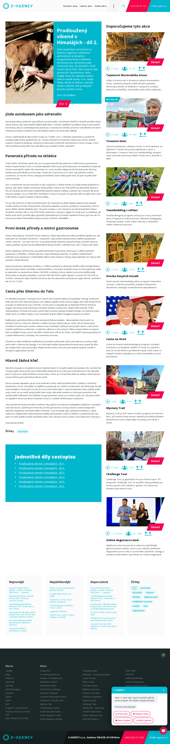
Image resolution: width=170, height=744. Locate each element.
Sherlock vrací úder (91, 693)
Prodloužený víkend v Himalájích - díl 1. (42, 463)
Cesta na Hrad (89, 678)
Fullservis (9, 678)
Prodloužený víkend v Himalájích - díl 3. (42, 472)
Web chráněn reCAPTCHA (16, 718)
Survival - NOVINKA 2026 (51, 678)
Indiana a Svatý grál (49, 693)
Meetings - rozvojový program (96, 674)
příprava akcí (151, 597)
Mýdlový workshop (91, 689)
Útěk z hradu (88, 682)
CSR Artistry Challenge (50, 689)
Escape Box (45, 670)
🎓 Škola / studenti (123, 720)
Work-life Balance (91, 719)
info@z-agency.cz (159, 6)
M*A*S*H (129, 674)
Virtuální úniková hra (92, 711)
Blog (7, 674)
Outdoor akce (70, 6)
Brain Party (130, 670)
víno (146, 606)
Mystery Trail (46, 704)
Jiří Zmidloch (69, 95)
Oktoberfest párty (48, 685)
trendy (136, 606)
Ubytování (9, 682)
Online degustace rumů (50, 715)
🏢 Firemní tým (121, 714)
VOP (7, 704)
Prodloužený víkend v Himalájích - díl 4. (42, 477)
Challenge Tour (89, 704)
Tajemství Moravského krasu (53, 696)
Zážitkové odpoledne (92, 696)
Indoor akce (86, 6)
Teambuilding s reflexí (50, 708)
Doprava (9, 693)
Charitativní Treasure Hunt (52, 700)
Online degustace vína (92, 715)
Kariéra (8, 696)
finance (150, 592)
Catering (9, 685)
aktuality (137, 592)
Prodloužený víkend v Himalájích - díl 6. (42, 486)
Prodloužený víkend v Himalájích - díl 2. (42, 468)
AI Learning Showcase (50, 674)
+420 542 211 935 (138, 6)
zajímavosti (138, 610)
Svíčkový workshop (134, 678)
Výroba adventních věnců (136, 685)
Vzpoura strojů (89, 700)
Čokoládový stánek (48, 682)
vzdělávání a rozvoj (142, 601)
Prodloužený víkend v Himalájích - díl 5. (42, 481)
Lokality (8, 670)
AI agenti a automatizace (16, 708)
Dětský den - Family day (93, 708)
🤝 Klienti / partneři (143, 720)
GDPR (8, 700)
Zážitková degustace (134, 682)
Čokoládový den (90, 670)
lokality (136, 597)
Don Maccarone (90, 685)
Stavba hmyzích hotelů (50, 711)
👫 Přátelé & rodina (140, 714)
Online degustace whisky (51, 719)
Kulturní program (13, 689)
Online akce (101, 6)
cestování (22, 431)
